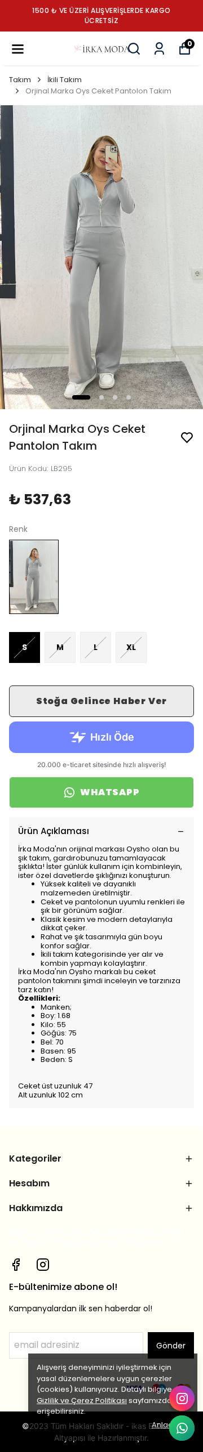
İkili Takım (64, 79)
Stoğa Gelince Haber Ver (101, 700)
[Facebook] (16, 1264)
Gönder (171, 1345)
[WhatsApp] (182, 1428)
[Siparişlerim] (159, 49)
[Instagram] (43, 1264)
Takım (20, 79)
